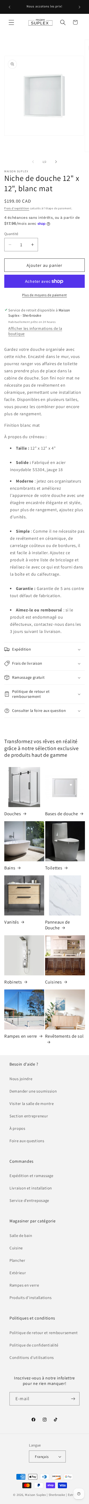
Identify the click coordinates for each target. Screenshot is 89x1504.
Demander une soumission (33, 1091)
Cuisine (16, 1248)
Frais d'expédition (16, 208)
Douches (12, 813)
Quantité (11, 233)
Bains (9, 868)
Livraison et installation (30, 1188)
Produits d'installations (30, 1297)
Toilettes (53, 868)
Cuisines (53, 982)
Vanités (11, 922)
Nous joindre (21, 1078)
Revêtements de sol (64, 1036)
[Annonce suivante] (79, 7)
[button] (11, 22)
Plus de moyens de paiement (44, 295)
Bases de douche (61, 813)
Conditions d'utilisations (31, 1357)
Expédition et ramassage (31, 1175)
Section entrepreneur (28, 1116)
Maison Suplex (35, 1495)
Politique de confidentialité (33, 1345)
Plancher (17, 1260)
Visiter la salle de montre (31, 1103)
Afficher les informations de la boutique (35, 331)
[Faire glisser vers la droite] (56, 161)
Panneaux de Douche (57, 925)
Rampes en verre (20, 1036)
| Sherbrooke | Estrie (61, 1495)
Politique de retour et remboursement (43, 1332)
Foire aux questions (26, 1140)
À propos (17, 1128)
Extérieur (17, 1272)
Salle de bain (20, 1235)
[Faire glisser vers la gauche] (33, 161)
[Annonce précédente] (9, 7)
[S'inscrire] (73, 1398)
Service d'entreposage (29, 1200)
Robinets (13, 982)
